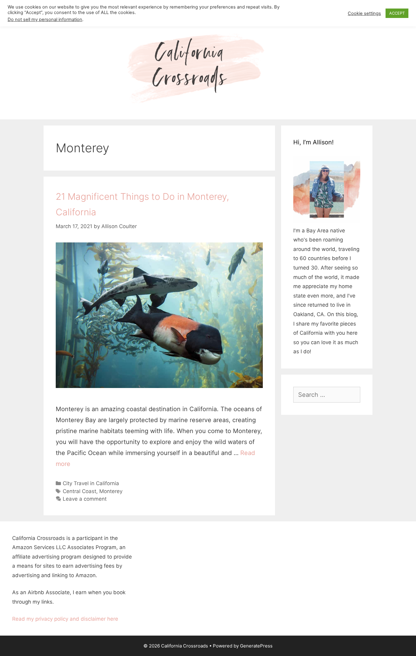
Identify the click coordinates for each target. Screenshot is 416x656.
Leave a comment (85, 499)
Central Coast (79, 491)
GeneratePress (256, 646)
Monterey (110, 491)
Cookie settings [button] (364, 13)
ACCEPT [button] (397, 13)
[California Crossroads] (208, 68)
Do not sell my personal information (45, 19)
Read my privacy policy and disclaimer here (65, 619)
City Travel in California (91, 483)
